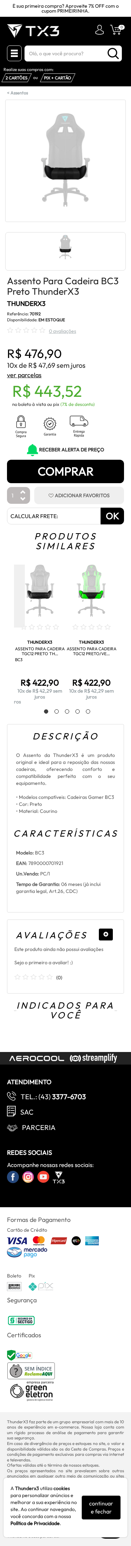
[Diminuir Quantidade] (23, 499)
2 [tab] (53, 711)
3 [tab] (63, 711)
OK (112, 516)
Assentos (19, 92)
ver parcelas (24, 375)
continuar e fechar (101, 1507)
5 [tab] (84, 711)
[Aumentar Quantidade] (23, 492)
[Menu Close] (14, 53)
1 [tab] (42, 711)
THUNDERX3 (26, 303)
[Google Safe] (20, 1354)
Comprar (66, 471)
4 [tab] (74, 711)
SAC (27, 1112)
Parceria (39, 1127)
